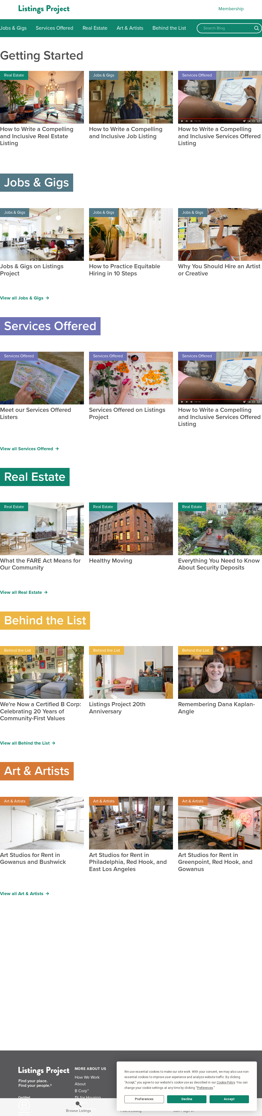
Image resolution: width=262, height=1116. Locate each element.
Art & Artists (130, 28)
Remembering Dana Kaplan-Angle (216, 708)
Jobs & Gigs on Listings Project (31, 270)
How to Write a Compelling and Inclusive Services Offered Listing (219, 136)
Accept (229, 1099)
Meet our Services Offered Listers (35, 413)
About (80, 1084)
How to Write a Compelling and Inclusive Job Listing (125, 133)
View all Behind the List (25, 743)
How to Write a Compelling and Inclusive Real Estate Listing (36, 136)
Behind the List (169, 28)
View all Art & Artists (22, 893)
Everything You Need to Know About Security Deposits (219, 564)
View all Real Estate (21, 592)
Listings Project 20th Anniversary (117, 708)
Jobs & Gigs (13, 28)
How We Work (87, 1077)
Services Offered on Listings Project (127, 413)
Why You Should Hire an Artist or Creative (219, 270)
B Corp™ (82, 1090)
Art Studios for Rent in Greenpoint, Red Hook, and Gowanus (215, 862)
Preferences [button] (205, 1088)
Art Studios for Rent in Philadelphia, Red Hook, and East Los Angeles (128, 862)
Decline (186, 1099)
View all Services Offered (27, 449)
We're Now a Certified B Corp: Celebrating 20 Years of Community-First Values (40, 711)
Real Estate (95, 28)
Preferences (144, 1099)
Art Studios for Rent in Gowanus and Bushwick (33, 859)
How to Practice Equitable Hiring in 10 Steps (124, 270)
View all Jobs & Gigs (22, 298)
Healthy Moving (110, 560)
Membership (231, 9)
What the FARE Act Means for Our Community (40, 564)
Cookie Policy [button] (226, 1082)
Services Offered (54, 28)
